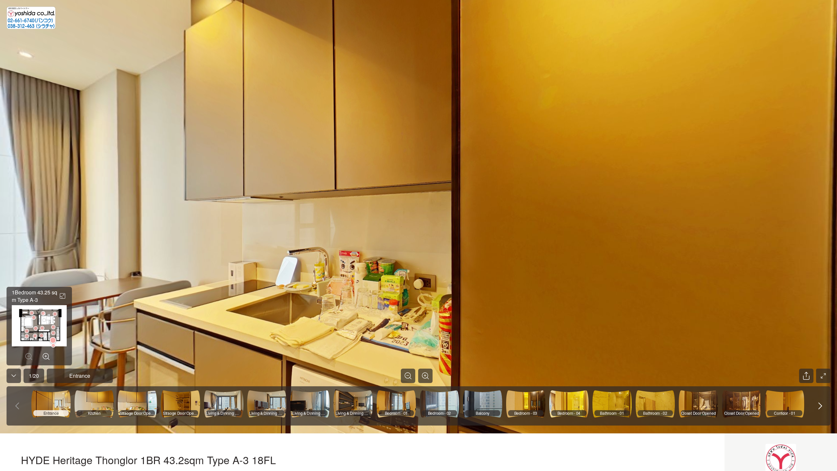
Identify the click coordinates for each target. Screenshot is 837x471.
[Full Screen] (823, 376)
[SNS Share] (806, 376)
